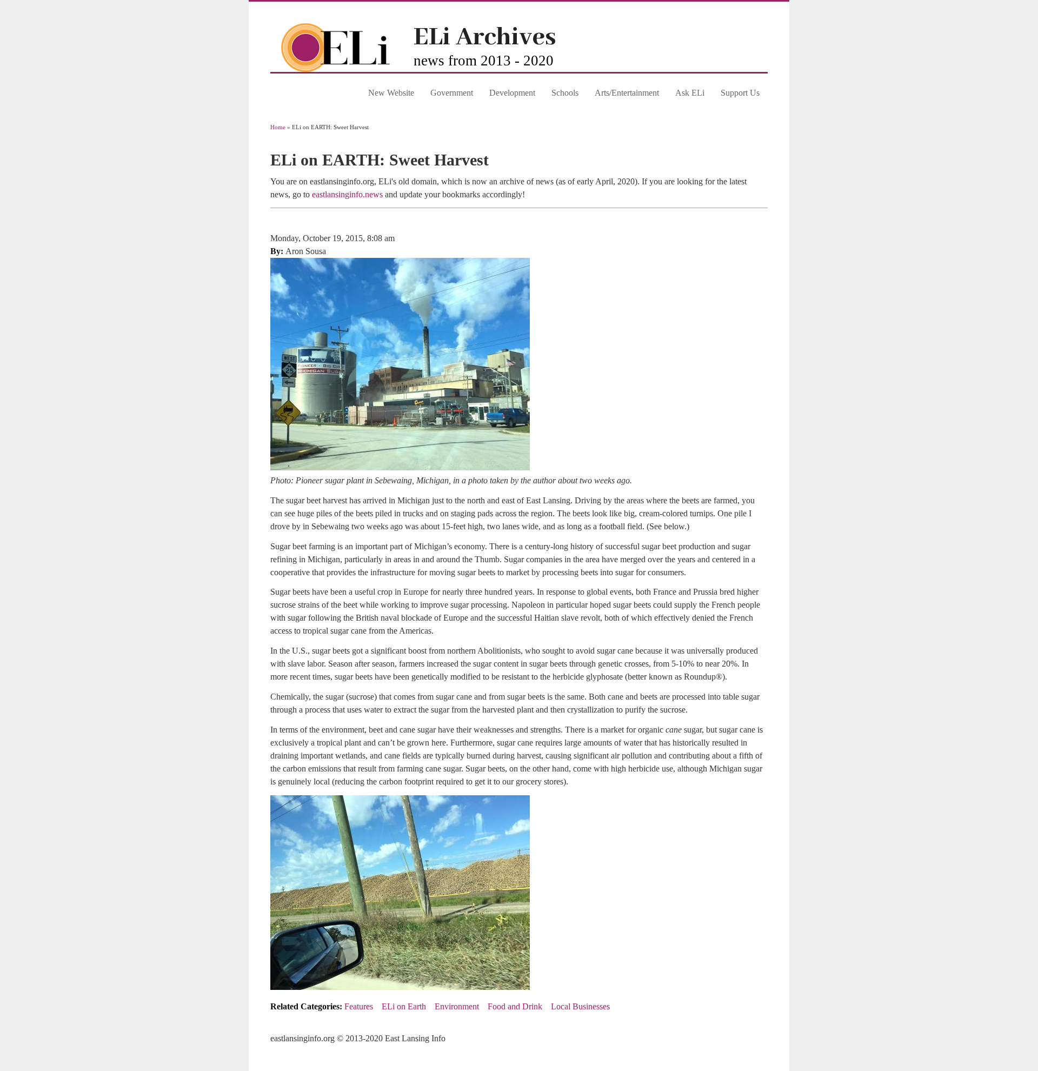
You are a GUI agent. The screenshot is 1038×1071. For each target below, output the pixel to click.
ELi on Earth (404, 1006)
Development (512, 92)
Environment (457, 1006)
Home (277, 127)
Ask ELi (689, 92)
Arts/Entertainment (627, 92)
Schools (564, 92)
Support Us (740, 92)
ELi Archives (485, 38)
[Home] (342, 69)
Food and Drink (515, 1006)
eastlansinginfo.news (347, 194)
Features (358, 1006)
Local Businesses (580, 1006)
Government (451, 92)
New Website (391, 92)
